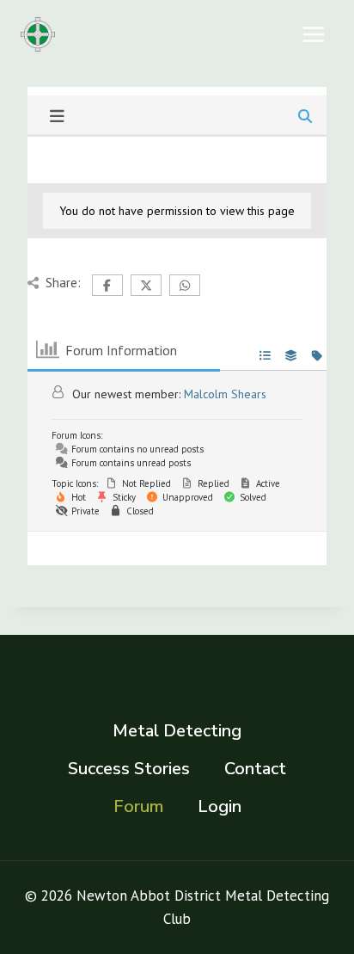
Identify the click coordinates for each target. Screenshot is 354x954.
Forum (138, 806)
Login (219, 806)
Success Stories (129, 768)
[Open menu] (313, 34)
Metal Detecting (177, 730)
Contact (255, 768)
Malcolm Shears (225, 394)
